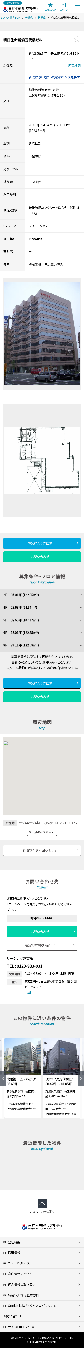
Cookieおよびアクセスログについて (31, 1305)
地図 (28, 992)
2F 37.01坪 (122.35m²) (21, 595)
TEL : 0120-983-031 (24, 966)
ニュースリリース (18, 1263)
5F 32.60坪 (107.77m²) (21, 620)
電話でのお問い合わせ (40, 945)
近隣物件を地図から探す (40, 850)
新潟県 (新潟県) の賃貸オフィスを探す (54, 77)
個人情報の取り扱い (20, 1284)
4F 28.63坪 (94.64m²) (20, 607)
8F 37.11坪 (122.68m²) (21, 645)
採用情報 (13, 1252)
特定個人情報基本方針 (22, 1295)
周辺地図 (74, 65)
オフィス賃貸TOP (10, 17)
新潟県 (29, 17)
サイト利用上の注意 (20, 1327)
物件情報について (19, 1274)
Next (81, 1078)
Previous (3, 1078)
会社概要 (13, 1242)
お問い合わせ (40, 556)
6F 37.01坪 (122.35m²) (21, 632)
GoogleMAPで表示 (40, 832)
